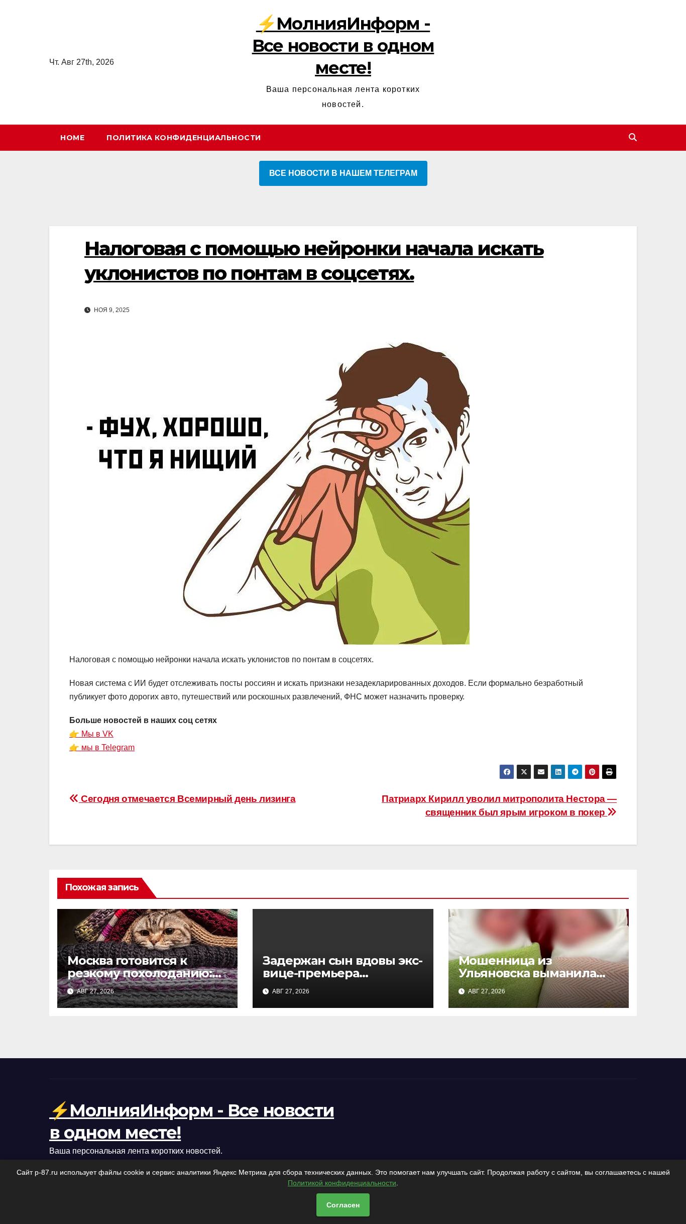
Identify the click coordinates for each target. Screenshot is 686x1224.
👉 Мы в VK (91, 734)
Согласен (343, 1205)
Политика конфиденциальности (183, 137)
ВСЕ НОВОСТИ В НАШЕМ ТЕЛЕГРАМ (343, 173)
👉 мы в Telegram (102, 747)
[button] (633, 137)
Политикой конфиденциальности (342, 1183)
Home (72, 137)
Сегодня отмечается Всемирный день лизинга (187, 798)
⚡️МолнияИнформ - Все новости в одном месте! (343, 45)
